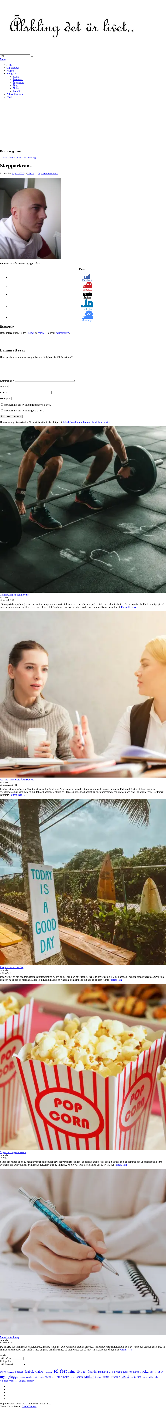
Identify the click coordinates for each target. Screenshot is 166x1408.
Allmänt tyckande (15, 94)
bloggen (10, 1372)
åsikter (30, 1380)
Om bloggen (12, 67)
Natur (16, 88)
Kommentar (7, 380)
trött (125, 1376)
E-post (3, 392)
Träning (115, 1376)
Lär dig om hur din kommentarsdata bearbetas (86, 422)
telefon (98, 1377)
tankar (89, 1377)
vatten (145, 1377)
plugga (13, 1376)
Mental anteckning (9, 1337)
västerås (13, 1380)
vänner (4, 1380)
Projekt (10, 70)
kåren (136, 1371)
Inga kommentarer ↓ (48, 173)
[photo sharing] (30, 258)
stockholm (63, 1376)
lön (151, 1371)
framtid (92, 1371)
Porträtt (16, 91)
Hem (9, 64)
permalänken (62, 332)
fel (56, 1371)
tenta (106, 1376)
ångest (22, 1380)
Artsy (16, 76)
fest (63, 1371)
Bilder (31, 332)
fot (84, 1371)
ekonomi (48, 1372)
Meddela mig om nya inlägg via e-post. (24, 410)
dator (39, 1371)
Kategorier (5, 1361)
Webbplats (5, 398)
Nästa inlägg (31, 157)
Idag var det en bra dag (12, 967)
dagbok (29, 1371)
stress (73, 1377)
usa (139, 1376)
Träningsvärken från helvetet (14, 594)
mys (3, 1376)
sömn (80, 1376)
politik (22, 1377)
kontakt (118, 1371)
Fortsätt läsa (128, 607)
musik (159, 1371)
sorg (54, 1377)
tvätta (133, 1377)
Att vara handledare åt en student (17, 779)
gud (111, 1372)
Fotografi (11, 73)
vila (156, 1377)
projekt (29, 1377)
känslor (127, 1371)
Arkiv (3, 1355)
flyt (79, 1371)
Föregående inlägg (11, 157)
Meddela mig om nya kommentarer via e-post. (27, 404)
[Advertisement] (83, 124)
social (48, 1377)
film (71, 1371)
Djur (15, 85)
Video (151, 1377)
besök (3, 1371)
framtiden (103, 1371)
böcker (19, 1371)
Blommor (18, 79)
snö (42, 1377)
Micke (30, 173)
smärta (36, 1377)
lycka (144, 1371)
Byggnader (18, 82)
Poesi (9, 97)
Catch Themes (29, 1406)
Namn (3, 386)
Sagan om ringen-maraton (13, 1152)
